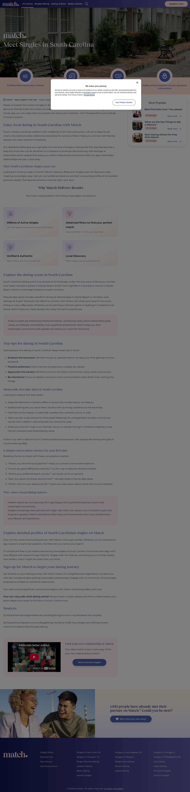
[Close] (137, 82)
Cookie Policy (89, 95)
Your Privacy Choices (123, 102)
